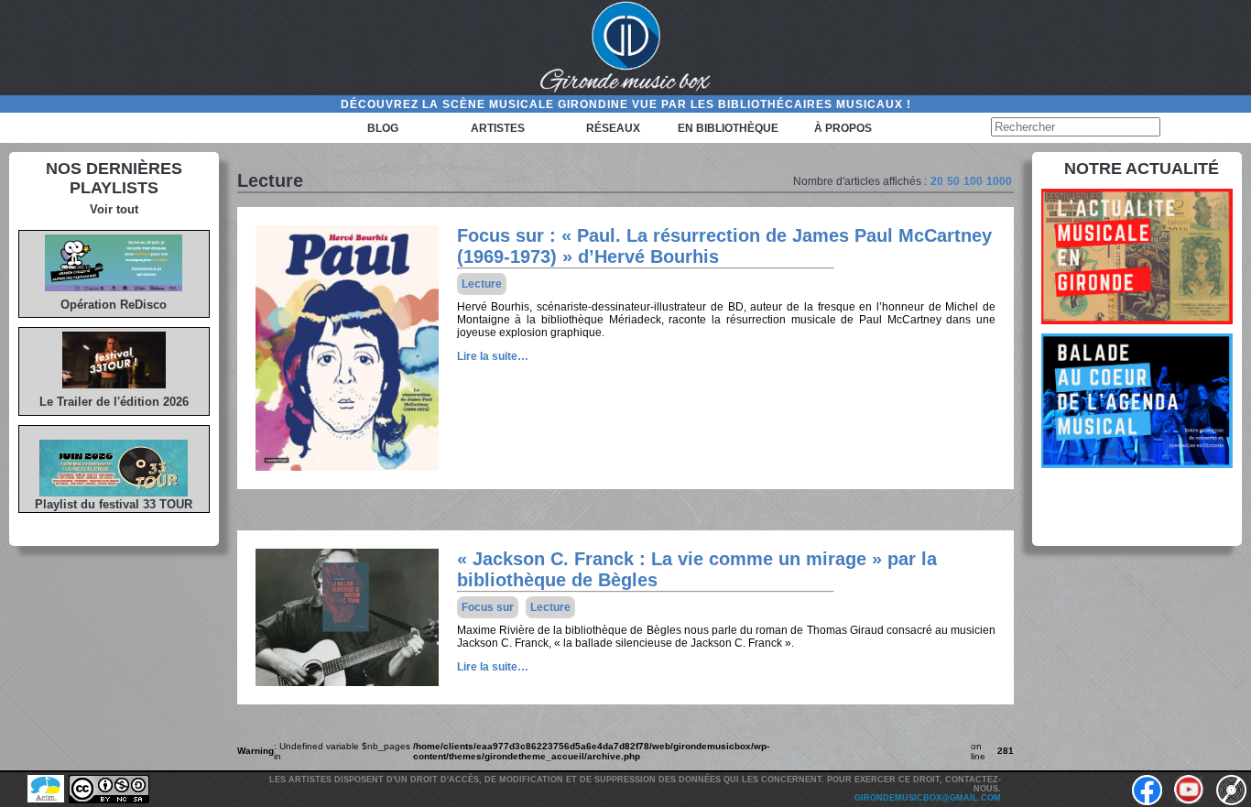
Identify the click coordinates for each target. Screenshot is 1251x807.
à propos (843, 128)
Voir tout (114, 209)
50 (953, 181)
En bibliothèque (728, 128)
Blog (382, 128)
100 (973, 181)
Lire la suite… (492, 356)
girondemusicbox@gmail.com (927, 797)
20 (936, 181)
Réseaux (613, 128)
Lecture (482, 284)
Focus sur (488, 607)
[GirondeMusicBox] (625, 47)
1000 (999, 181)
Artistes (498, 128)
